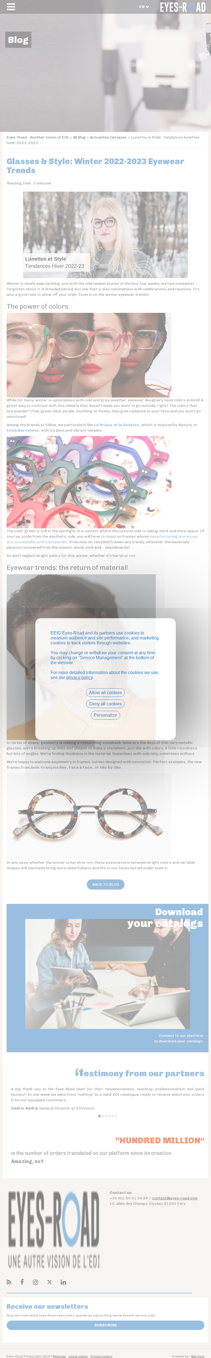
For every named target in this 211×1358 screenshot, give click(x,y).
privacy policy (79, 677)
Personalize (105, 715)
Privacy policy (105, 724)
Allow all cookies (105, 692)
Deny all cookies (105, 704)
